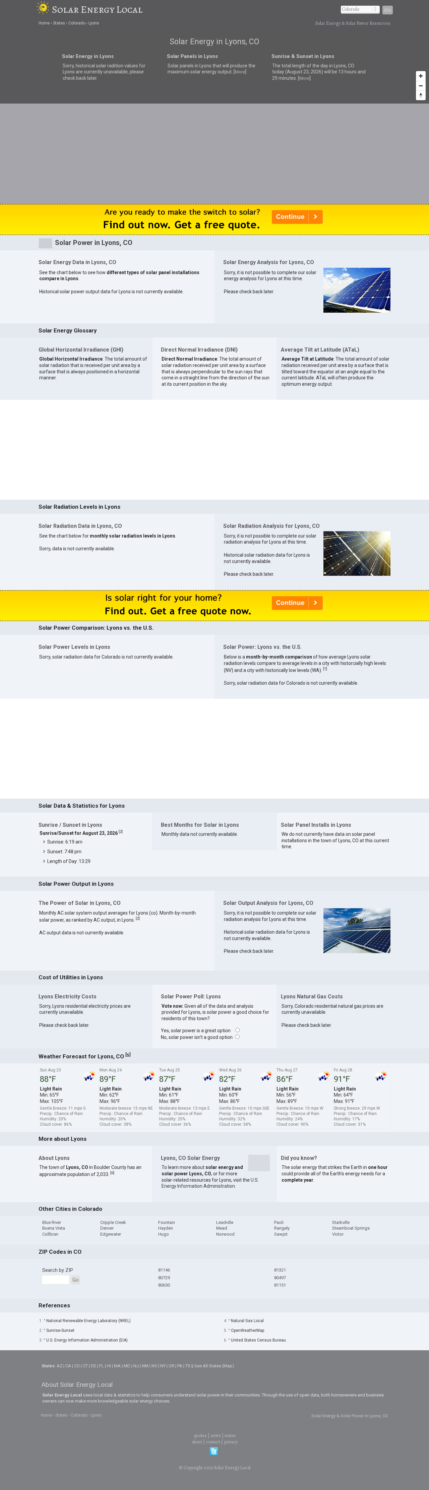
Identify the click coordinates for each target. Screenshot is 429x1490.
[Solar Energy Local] (44, 9)
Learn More (143, 746)
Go (387, 10)
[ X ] (318, 691)
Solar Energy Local (97, 9)
